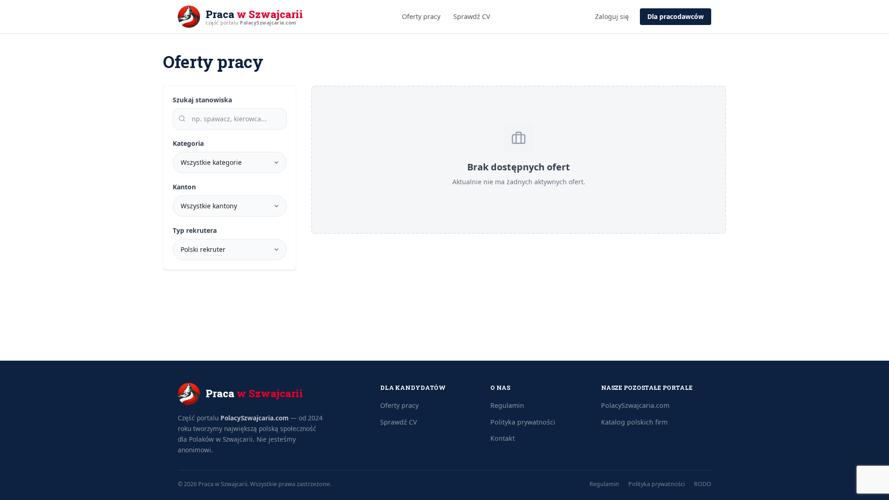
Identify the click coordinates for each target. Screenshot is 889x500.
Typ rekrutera (195, 230)
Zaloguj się (612, 16)
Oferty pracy (421, 16)
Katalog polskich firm (634, 422)
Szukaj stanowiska (202, 99)
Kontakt (502, 438)
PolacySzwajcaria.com (254, 417)
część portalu (251, 23)
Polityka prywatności (522, 422)
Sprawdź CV (471, 16)
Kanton (184, 186)
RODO (702, 484)
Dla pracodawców (675, 16)
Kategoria (188, 143)
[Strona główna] (189, 17)
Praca (254, 14)
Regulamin (507, 405)
